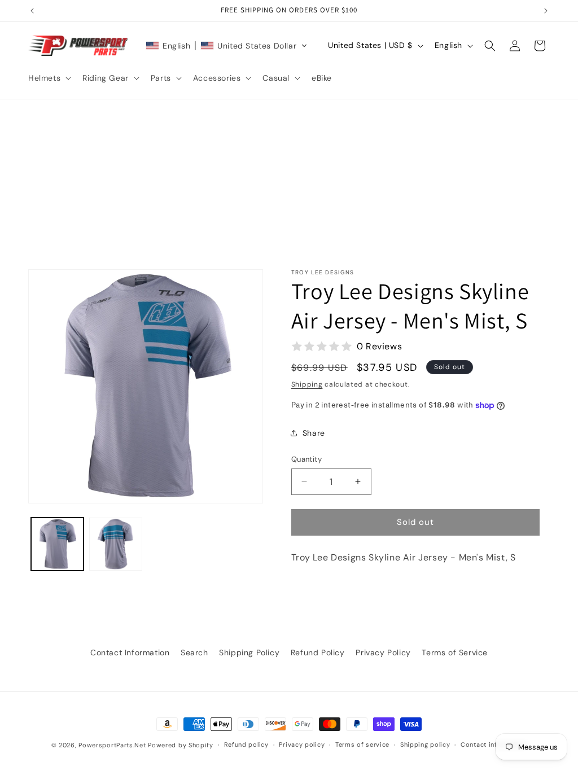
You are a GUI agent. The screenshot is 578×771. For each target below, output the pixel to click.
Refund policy (246, 744)
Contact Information (129, 652)
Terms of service (362, 744)
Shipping (307, 384)
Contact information (494, 744)
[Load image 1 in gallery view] (57, 544)
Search (194, 652)
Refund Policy (318, 652)
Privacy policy (302, 744)
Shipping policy (425, 744)
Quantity (306, 459)
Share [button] (314, 433)
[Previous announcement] (32, 10)
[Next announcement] (545, 10)
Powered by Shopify (180, 745)
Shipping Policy (249, 652)
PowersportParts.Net (112, 745)
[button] (48, 78)
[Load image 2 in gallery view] (115, 544)
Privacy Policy (383, 652)
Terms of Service (455, 652)
